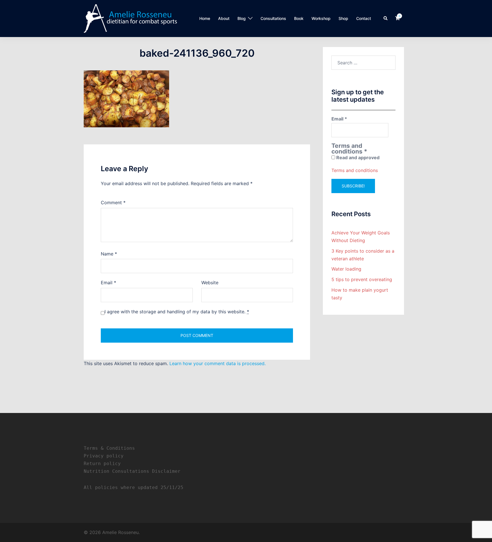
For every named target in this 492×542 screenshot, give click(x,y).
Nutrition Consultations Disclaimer (132, 471)
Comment (113, 202)
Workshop (321, 18)
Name (109, 254)
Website (209, 282)
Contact (363, 18)
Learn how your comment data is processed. (217, 363)
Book (299, 18)
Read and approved (357, 157)
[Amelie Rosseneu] (130, 18)
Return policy (102, 463)
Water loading (346, 269)
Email (108, 282)
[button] (386, 18)
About (223, 18)
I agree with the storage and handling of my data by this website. (176, 311)
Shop (343, 18)
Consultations (273, 18)
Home (204, 18)
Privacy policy (104, 456)
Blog (241, 18)
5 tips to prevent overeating (361, 279)
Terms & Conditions (109, 448)
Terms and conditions (354, 170)
